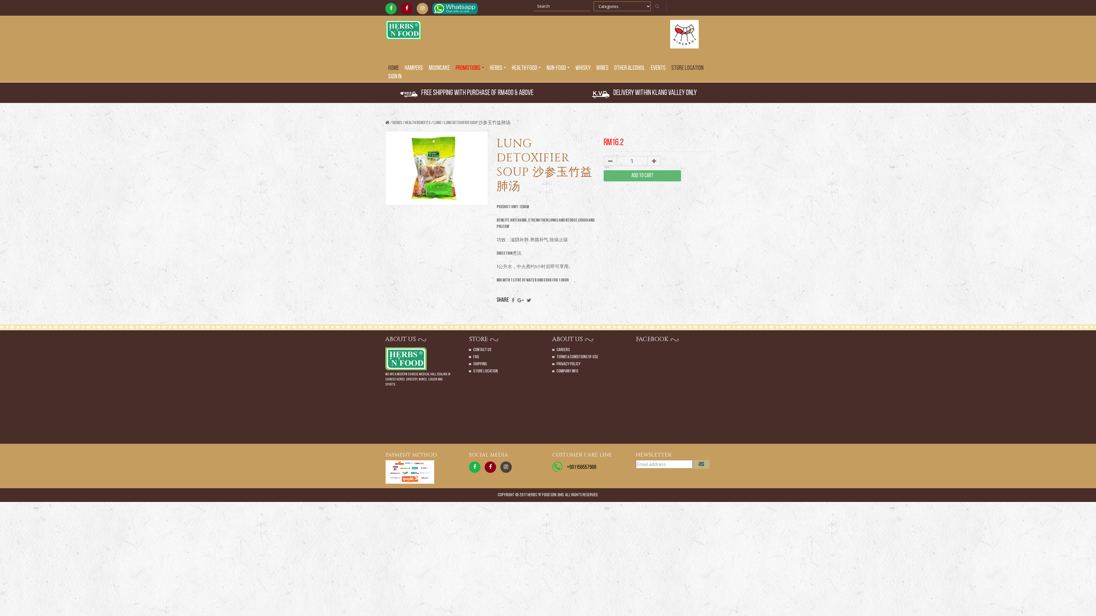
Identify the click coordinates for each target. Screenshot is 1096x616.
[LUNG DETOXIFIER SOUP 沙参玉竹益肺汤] (436, 169)
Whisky (583, 68)
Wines (602, 68)
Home (393, 68)
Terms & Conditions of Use (577, 357)
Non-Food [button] (557, 68)
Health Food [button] (525, 68)
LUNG (437, 123)
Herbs (397, 123)
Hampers (414, 68)
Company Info (567, 371)
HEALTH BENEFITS (418, 123)
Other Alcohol (629, 68)
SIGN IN (395, 77)
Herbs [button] (496, 68)
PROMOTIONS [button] (468, 68)
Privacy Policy (569, 364)
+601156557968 (581, 467)
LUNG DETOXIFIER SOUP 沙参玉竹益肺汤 (477, 123)
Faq (476, 357)
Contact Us (482, 350)
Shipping (480, 364)
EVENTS (658, 68)
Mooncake (439, 68)
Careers (563, 350)
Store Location (687, 68)
